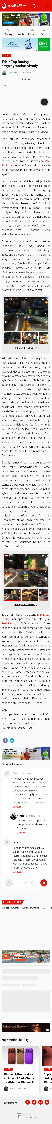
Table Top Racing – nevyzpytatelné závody (20, 64)
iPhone (6, 55)
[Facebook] (27, 1102)
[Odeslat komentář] (43, 882)
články (15, 1040)
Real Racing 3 (10, 623)
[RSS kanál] (47, 1102)
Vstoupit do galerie (25, 348)
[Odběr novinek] (34, 6)
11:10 (33, 816)
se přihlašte (34, 889)
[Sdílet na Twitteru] (11, 740)
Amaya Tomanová (17, 1089)
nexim (16, 842)
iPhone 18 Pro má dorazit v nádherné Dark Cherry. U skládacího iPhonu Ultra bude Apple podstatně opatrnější (20, 1078)
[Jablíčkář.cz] (14, 6)
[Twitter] (34, 1102)
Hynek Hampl (13, 73)
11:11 (27, 842)
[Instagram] (40, 1102)
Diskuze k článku (12, 764)
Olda (15, 773)
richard (20, 816)
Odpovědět (18, 807)
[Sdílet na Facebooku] (5, 740)
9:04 (25, 773)
